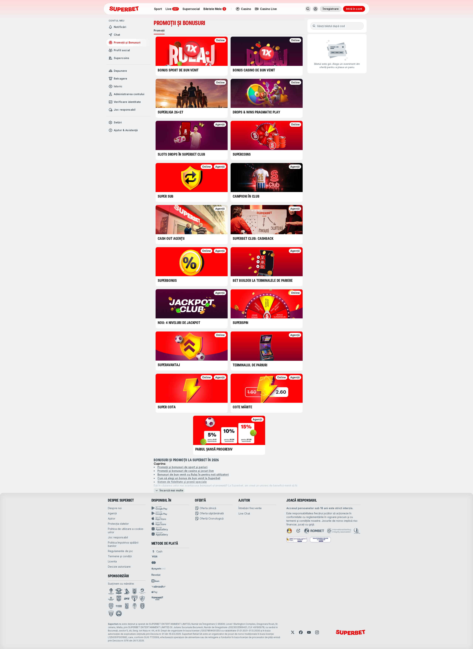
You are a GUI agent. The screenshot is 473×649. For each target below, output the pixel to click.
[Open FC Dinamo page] (126, 591)
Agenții (112, 513)
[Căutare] (308, 9)
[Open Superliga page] (111, 591)
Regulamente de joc (120, 551)
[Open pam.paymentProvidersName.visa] (154, 556)
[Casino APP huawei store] (170, 534)
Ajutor (111, 518)
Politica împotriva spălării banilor (123, 544)
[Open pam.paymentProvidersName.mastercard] (154, 562)
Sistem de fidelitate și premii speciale (182, 481)
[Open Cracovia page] (134, 591)
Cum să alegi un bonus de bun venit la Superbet (188, 478)
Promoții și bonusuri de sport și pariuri (182, 467)
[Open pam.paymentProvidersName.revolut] (156, 575)
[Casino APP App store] (170, 524)
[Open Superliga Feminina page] (111, 599)
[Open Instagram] (317, 632)
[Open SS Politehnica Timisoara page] (135, 606)
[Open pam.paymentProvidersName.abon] (156, 581)
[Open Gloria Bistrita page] (111, 606)
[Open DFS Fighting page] (127, 599)
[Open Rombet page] (314, 531)
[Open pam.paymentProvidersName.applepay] (154, 592)
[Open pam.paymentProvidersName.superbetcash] (157, 598)
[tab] (159, 30)
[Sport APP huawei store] (170, 529)
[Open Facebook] (301, 632)
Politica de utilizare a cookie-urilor (126, 530)
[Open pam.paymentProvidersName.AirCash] (159, 586)
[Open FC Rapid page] (119, 591)
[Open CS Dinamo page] (119, 599)
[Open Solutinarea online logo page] (320, 540)
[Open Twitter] (293, 632)
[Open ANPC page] (296, 540)
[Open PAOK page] (142, 606)
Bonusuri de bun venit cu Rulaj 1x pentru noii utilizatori (193, 474)
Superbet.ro (114, 624)
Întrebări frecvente (250, 508)
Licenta (112, 561)
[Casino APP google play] (170, 513)
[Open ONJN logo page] (289, 531)
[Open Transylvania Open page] (142, 591)
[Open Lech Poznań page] (127, 606)
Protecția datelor (118, 523)
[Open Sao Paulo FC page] (134, 599)
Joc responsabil (118, 537)
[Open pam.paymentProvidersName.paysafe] (158, 569)
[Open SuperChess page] (119, 606)
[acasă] (124, 9)
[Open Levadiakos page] (111, 613)
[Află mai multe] (315, 9)
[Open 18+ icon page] (298, 531)
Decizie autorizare (119, 566)
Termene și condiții (120, 556)
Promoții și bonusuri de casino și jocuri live (185, 470)
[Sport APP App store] (170, 518)
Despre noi (115, 508)
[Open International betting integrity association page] (339, 531)
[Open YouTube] (309, 632)
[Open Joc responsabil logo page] (357, 531)
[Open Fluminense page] (142, 599)
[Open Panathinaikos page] (119, 613)
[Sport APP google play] (170, 508)
